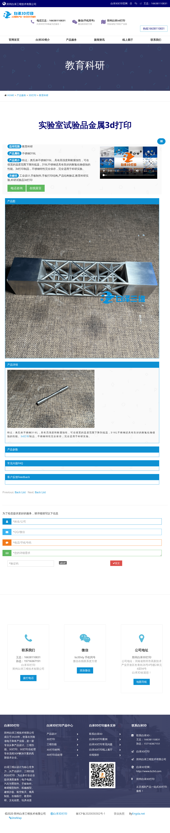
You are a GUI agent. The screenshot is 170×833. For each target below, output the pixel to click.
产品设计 (52, 733)
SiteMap (16, 818)
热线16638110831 (154, 28)
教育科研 (43, 95)
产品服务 (21, 95)
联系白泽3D (95, 733)
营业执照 (119, 813)
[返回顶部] (165, 820)
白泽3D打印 (60, 813)
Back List (20, 492)
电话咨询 (17, 188)
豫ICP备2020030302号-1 (90, 813)
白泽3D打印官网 (119, 3)
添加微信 (85, 670)
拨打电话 (28, 678)
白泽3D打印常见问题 (100, 744)
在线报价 (94, 754)
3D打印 (32, 95)
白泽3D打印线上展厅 (100, 749)
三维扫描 (52, 744)
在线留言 (36, 188)
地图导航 (141, 682)
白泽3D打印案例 (98, 739)
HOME (10, 95)
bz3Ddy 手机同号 (85, 657)
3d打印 (25, 436)
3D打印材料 (53, 749)
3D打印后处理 (54, 754)
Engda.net (138, 813)
